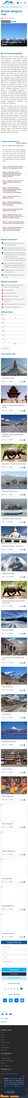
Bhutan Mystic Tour (7, 824)
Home (3, 7)
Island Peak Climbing (8, 573)
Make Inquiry (14, 1096)
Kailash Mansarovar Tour (9, 741)
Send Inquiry (14, 970)
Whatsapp (5, 1096)
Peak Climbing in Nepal (7, 1060)
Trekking (22, 88)
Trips (7, 7)
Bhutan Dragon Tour (8, 796)
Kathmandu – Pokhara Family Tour (12, 518)
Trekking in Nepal (5, 1042)
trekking (21, 117)
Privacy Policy (10, 1086)
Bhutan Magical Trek (8, 906)
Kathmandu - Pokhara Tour (9, 491)
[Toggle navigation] (25, 2)
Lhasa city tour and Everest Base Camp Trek (13, 658)
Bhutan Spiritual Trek (8, 933)
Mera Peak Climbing (7, 630)
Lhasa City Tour (6, 714)
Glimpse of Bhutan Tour (8, 851)
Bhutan (3, 1040)
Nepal (2, 1035)
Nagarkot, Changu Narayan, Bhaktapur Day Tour (13, 406)
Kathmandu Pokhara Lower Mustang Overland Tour (12, 435)
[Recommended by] (21, 989)
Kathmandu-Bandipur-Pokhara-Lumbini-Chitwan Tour (13, 601)
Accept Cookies (10, 1092)
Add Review (5, 348)
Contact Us (4, 1050)
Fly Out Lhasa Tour (7, 769)
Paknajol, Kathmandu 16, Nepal (9, 1074)
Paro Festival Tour (7, 878)
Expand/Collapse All (21, 143)
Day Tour (3, 1045)
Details (21, 381)
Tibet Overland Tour (7, 686)
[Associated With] (5, 989)
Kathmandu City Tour (8, 378)
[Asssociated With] (8, 989)
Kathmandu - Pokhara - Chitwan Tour (12, 546)
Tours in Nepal (5, 1047)
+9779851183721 (15, 978)
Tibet (2, 1037)
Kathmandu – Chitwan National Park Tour (14, 464)
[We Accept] (1, 1021)
